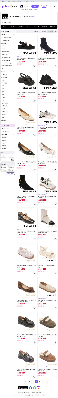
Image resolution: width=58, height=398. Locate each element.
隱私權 (37, 395)
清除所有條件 (10, 173)
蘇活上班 (36, 27)
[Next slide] (35, 45)
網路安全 (32, 395)
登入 (44, 6)
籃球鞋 (30, 9)
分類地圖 (43, 395)
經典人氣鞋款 (7, 23)
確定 (12, 159)
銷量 (56, 31)
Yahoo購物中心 (10, 6)
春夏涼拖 (52, 27)
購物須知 (27, 395)
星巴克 (26, 9)
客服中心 (15, 395)
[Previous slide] (17, 45)
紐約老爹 (28, 27)
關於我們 (21, 395)
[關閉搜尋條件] (24, 6)
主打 (4, 27)
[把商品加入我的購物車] (34, 66)
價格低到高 (43, 31)
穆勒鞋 (35, 9)
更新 (39, 392)
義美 (23, 9)
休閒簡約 (44, 27)
